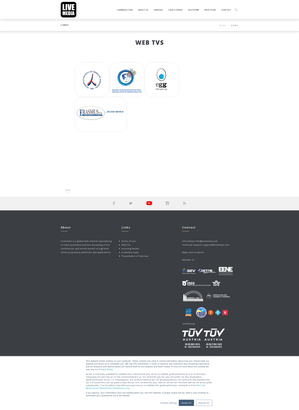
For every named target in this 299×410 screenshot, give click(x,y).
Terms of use (128, 241)
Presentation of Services (135, 256)
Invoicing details (130, 248)
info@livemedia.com (207, 241)
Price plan (210, 10)
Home (222, 25)
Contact (226, 10)
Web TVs (126, 244)
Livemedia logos (130, 252)
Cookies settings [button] (168, 402)
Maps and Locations (193, 252)
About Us (143, 10)
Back (68, 190)
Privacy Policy (106, 369)
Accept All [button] (186, 402)
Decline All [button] (204, 402)
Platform (193, 10)
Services (158, 10)
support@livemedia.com (216, 244)
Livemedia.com (125, 10)
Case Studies (175, 10)
